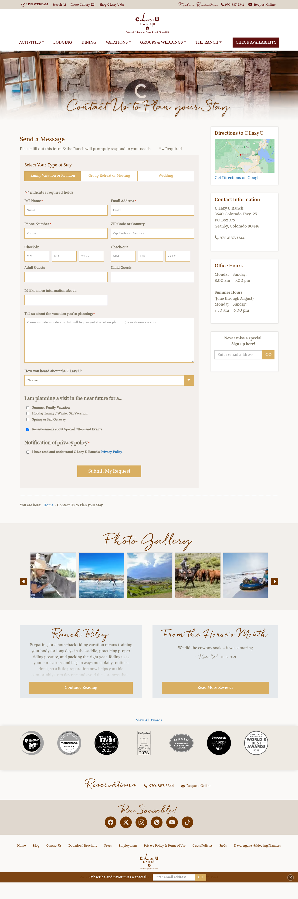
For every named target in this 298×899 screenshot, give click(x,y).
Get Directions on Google (238, 178)
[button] (23, 581)
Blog (36, 845)
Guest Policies (203, 845)
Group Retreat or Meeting (109, 176)
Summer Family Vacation (51, 408)
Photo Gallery (149, 541)
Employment (128, 845)
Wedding (166, 176)
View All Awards (149, 720)
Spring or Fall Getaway (49, 419)
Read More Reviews (215, 687)
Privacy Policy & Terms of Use (165, 845)
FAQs (223, 845)
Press (108, 845)
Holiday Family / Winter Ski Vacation (60, 413)
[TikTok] (187, 822)
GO (268, 355)
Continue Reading (81, 687)
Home (49, 505)
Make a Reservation (198, 5)
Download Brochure (82, 845)
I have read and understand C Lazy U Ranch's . (77, 452)
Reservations (112, 784)
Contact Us (53, 845)
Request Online (198, 786)
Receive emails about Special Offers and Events (67, 429)
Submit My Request (109, 471)
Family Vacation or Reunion (52, 176)
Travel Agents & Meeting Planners (257, 845)
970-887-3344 (161, 786)
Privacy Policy (111, 452)
